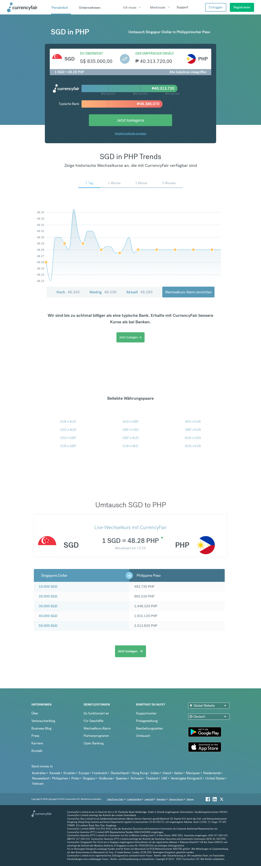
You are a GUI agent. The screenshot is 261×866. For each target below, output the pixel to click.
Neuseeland (40, 778)
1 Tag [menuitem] (89, 183)
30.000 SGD (48, 606)
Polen (75, 778)
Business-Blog (41, 728)
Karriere (37, 743)
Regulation (161, 799)
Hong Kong (139, 773)
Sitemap (190, 799)
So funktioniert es (96, 713)
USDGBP (68, 438)
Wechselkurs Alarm (97, 728)
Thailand (152, 778)
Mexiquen (193, 773)
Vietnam (38, 783)
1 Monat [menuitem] (141, 183)
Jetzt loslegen (130, 337)
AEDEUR (193, 421)
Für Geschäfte (93, 721)
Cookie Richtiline (134, 799)
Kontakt (36, 751)
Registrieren (241, 7)
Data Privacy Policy (115, 799)
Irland (167, 773)
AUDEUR (193, 446)
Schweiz (137, 778)
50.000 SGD (48, 626)
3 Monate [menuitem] (169, 183)
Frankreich (99, 773)
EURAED (130, 446)
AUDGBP (131, 421)
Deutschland (119, 773)
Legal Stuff (149, 799)
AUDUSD (193, 438)
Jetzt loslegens (130, 120)
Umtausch (143, 736)
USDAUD (68, 430)
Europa (84, 773)
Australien (39, 773)
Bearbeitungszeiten (149, 728)
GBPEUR (193, 430)
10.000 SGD (48, 586)
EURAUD (68, 421)
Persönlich (60, 7)
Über (34, 713)
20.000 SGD (48, 596)
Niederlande (212, 773)
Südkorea (106, 778)
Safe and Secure (176, 799)
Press (35, 736)
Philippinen (60, 778)
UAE (164, 778)
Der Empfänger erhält (154, 53)
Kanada (55, 773)
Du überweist (91, 53)
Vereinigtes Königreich (186, 778)
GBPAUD (131, 438)
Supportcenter (146, 713)
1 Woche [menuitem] (114, 183)
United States (215, 778)
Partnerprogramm (96, 736)
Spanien (121, 778)
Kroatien (69, 773)
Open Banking (94, 743)
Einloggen (216, 7)
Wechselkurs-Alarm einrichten (188, 292)
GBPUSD (131, 430)
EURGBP (68, 446)
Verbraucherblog (43, 721)
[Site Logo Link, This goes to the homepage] (27, 7)
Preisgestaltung (147, 721)
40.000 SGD (48, 616)
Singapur (89, 778)
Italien (178, 773)
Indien (155, 773)
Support (182, 7)
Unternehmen (90, 7)
